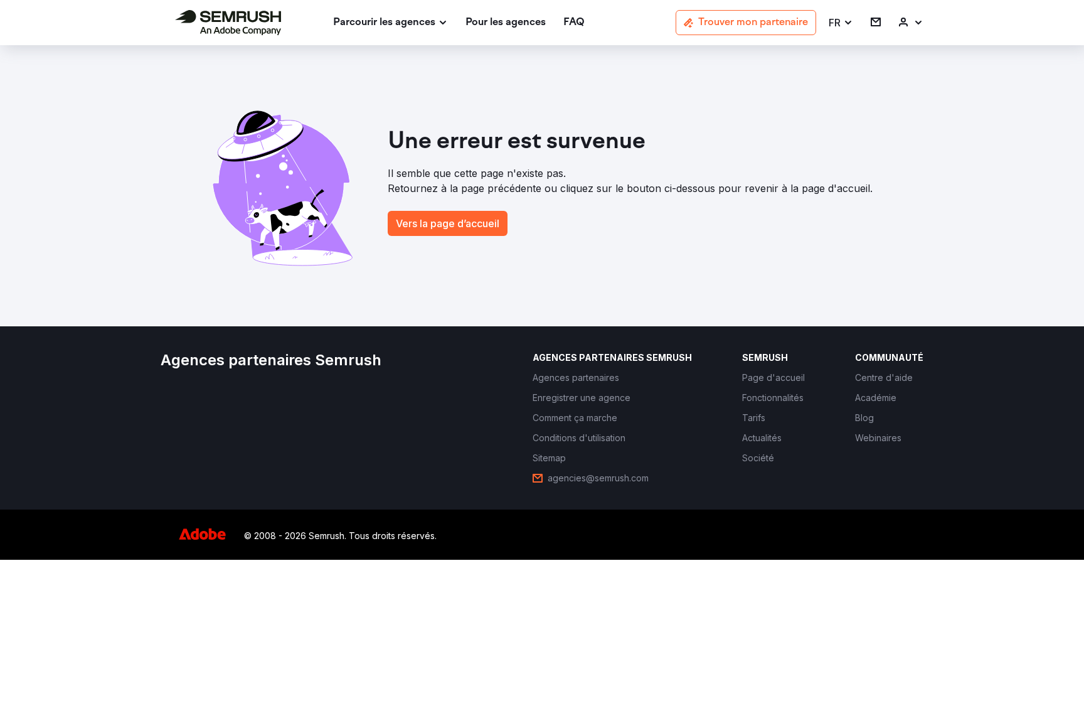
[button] (841, 22)
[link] (505, 23)
